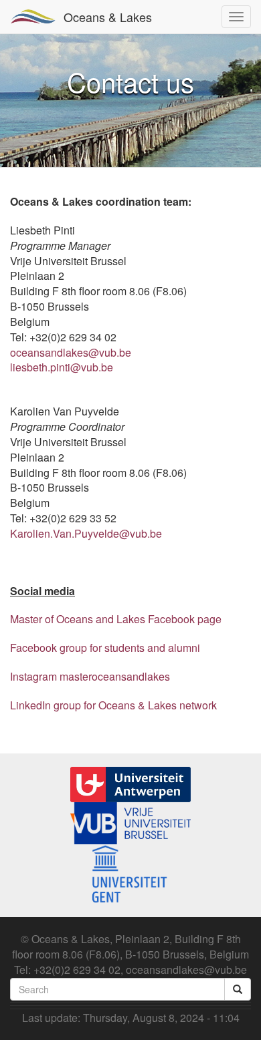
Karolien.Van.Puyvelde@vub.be (86, 533)
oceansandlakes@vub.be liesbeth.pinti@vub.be (70, 360)
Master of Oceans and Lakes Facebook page (116, 619)
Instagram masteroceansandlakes (90, 676)
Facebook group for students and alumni (105, 647)
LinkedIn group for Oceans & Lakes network (113, 705)
